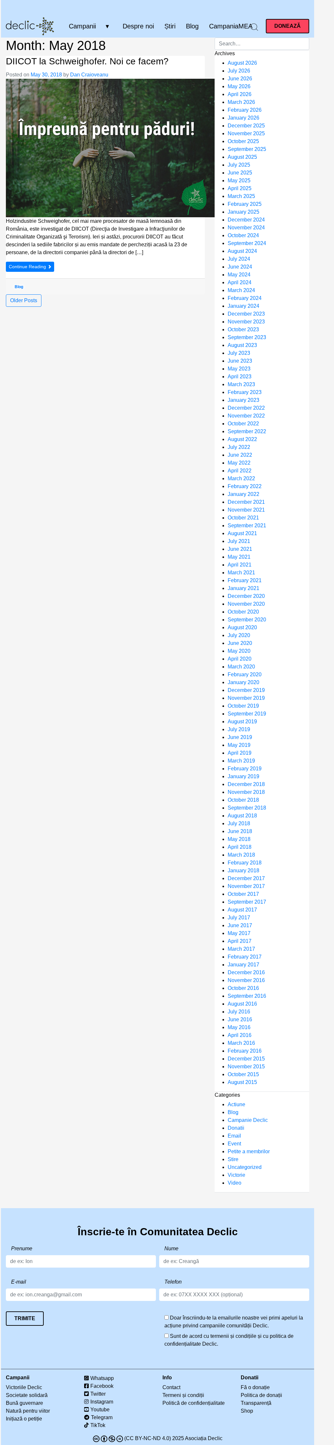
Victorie (236, 1175)
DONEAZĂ (287, 26)
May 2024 (239, 274)
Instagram (101, 1401)
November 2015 (246, 1066)
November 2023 (246, 321)
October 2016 (243, 988)
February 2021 (245, 580)
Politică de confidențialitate (193, 1403)
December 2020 (246, 596)
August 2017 (242, 909)
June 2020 (240, 643)
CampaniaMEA (230, 26)
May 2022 (239, 463)
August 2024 (242, 251)
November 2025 (246, 133)
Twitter (98, 1394)
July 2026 (239, 71)
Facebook (102, 1386)
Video (234, 1183)
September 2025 (247, 149)
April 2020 (239, 659)
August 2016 (242, 1004)
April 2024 (239, 282)
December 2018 (246, 784)
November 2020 (246, 604)
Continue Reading (28, 266)
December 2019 (246, 690)
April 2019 (239, 753)
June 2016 (240, 1019)
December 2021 (246, 502)
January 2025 (243, 212)
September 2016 (247, 996)
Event (234, 1143)
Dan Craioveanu (89, 74)
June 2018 (240, 831)
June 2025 (240, 172)
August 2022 (242, 439)
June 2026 (240, 78)
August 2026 (242, 63)
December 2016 (246, 972)
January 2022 (243, 494)
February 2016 (245, 1051)
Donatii (236, 1128)
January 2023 (243, 400)
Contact (171, 1387)
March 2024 (241, 290)
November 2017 (246, 886)
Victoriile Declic (24, 1387)
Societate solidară (27, 1395)
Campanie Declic (248, 1120)
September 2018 (247, 808)
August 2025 (242, 157)
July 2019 (239, 729)
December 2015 (246, 1058)
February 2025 (245, 204)
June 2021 (240, 549)
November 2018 (246, 792)
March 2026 (241, 102)
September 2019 (247, 713)
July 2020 (239, 635)
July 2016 (239, 1011)
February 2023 (245, 392)
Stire (233, 1159)
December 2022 (246, 408)
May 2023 (239, 368)
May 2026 (239, 86)
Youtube (100, 1409)
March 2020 (241, 666)
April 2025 (239, 188)
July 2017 (239, 917)
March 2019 (241, 761)
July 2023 (239, 353)
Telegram (102, 1417)
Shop (247, 1411)
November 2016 (246, 980)
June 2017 (240, 925)
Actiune (236, 1104)
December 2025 (246, 125)
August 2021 (242, 533)
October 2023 (243, 329)
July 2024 (239, 259)
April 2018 (239, 847)
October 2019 (243, 706)
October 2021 (243, 517)
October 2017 (243, 894)
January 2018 (243, 870)
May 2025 (239, 180)
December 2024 (246, 219)
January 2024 (243, 306)
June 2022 (240, 455)
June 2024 (240, 267)
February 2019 (245, 768)
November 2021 (246, 510)
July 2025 (239, 165)
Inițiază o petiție (24, 1418)
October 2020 (243, 612)
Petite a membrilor (249, 1151)
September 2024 (247, 243)
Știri (169, 26)
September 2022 (247, 431)
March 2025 (241, 196)
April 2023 (239, 376)
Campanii (82, 26)
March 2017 (241, 949)
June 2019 (240, 737)
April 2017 (239, 941)
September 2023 (247, 337)
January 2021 (243, 588)
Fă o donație (255, 1387)
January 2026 (243, 118)
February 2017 (245, 957)
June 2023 (240, 361)
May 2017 (239, 933)
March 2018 (241, 855)
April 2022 (239, 470)
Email (234, 1136)
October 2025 (243, 141)
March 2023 (241, 384)
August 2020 (242, 627)
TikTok (97, 1425)
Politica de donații (261, 1395)
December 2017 (246, 878)
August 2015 (242, 1082)
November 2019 (246, 698)
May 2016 (239, 1027)
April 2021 (239, 564)
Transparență (256, 1403)
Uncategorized (245, 1167)
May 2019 (239, 745)
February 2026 (245, 110)
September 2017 (247, 902)
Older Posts (23, 300)
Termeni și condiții (183, 1395)
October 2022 (243, 423)
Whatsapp (102, 1378)
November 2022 (246, 416)
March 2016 (241, 1043)
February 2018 (245, 862)
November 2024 (246, 227)
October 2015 (243, 1074)
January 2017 (243, 964)
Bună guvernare (24, 1403)
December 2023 (246, 314)
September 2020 (247, 619)
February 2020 (245, 674)
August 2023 (242, 345)
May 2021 (239, 557)
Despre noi (138, 26)
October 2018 (243, 800)
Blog (192, 26)
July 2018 (239, 823)
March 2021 (241, 572)
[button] (254, 27)
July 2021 (239, 541)
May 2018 (239, 839)
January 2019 (243, 776)
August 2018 (242, 815)
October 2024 (243, 235)
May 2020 (239, 651)
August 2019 (242, 721)
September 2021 (247, 525)
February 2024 (245, 298)
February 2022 (245, 486)
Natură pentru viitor (28, 1411)
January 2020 (243, 682)
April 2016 (239, 1035)
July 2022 (239, 447)
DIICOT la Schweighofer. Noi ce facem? (87, 61)
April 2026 (239, 94)
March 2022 (241, 478)
